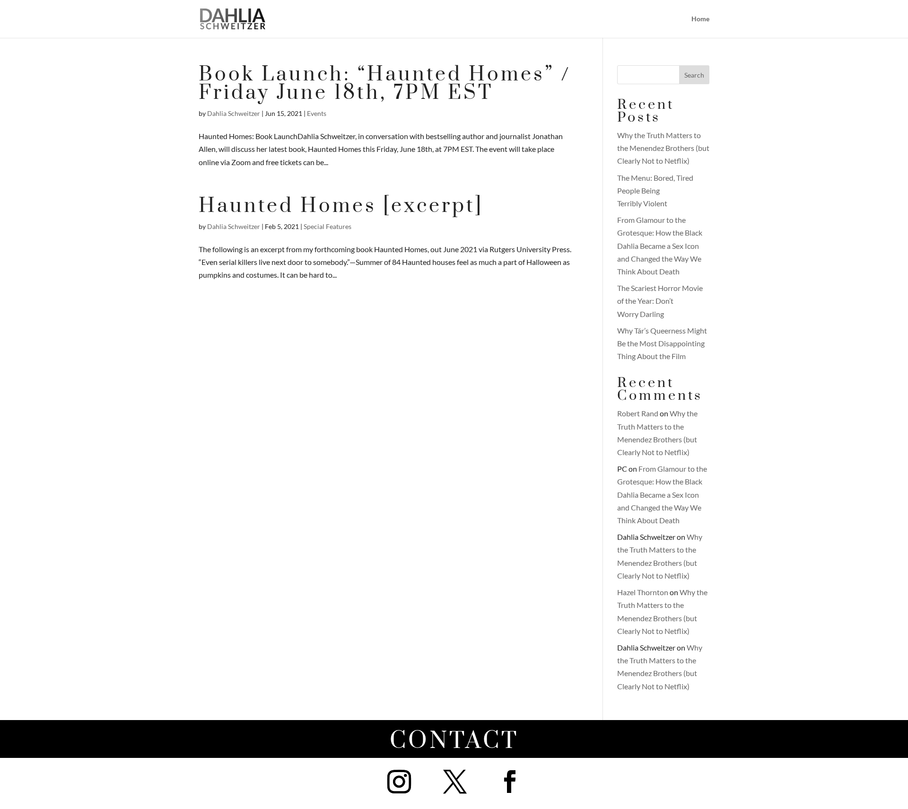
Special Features (327, 226)
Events (316, 113)
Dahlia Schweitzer (233, 113)
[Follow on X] (455, 781)
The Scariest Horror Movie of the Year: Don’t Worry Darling (660, 300)
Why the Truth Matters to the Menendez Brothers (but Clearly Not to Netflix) (663, 148)
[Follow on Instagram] (399, 781)
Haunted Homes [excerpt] (341, 206)
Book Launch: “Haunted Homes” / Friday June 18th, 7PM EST (385, 84)
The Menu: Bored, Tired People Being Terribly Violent (655, 190)
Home (700, 19)
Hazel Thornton (642, 592)
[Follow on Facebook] (510, 781)
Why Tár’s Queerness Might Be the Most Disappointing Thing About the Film (662, 343)
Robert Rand (637, 413)
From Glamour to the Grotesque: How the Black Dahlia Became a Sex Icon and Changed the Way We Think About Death (659, 245)
